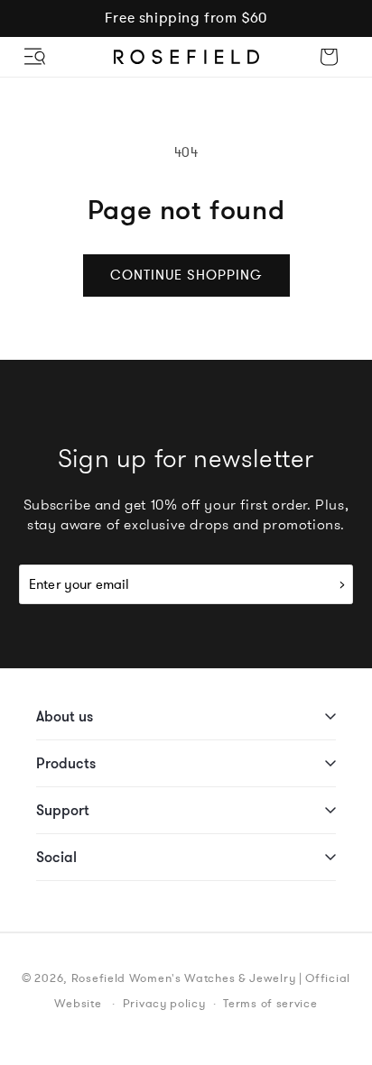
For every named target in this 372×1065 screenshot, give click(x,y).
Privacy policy (164, 1004)
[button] (36, 57)
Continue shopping (186, 275)
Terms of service (270, 1004)
